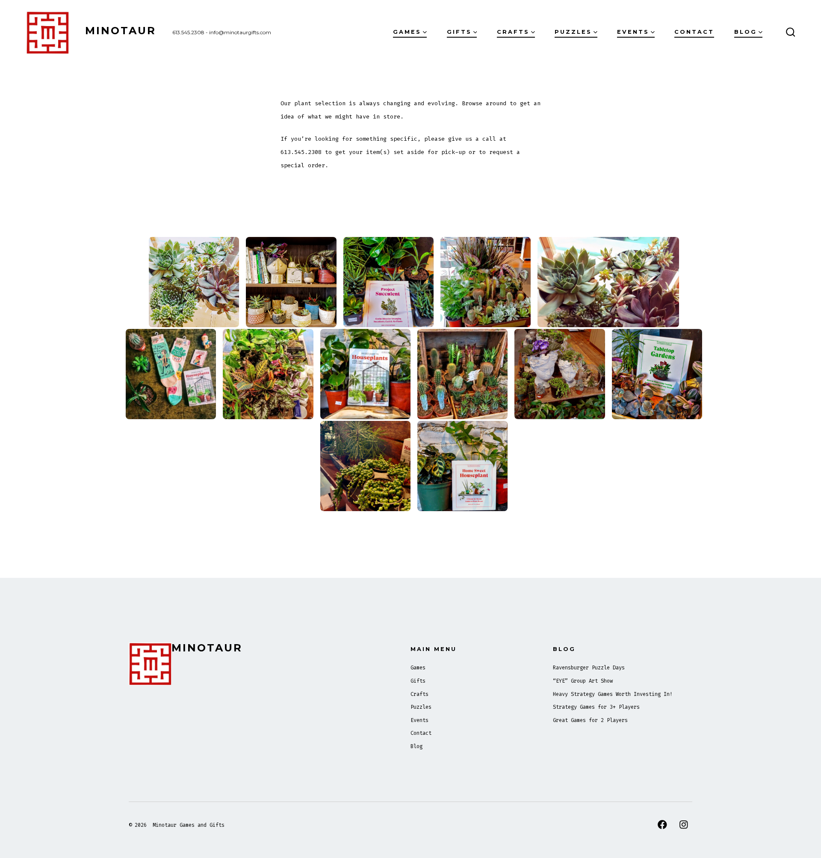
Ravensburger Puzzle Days (589, 667)
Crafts (513, 32)
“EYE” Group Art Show (583, 681)
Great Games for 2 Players (590, 720)
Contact (694, 32)
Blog (745, 32)
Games (407, 32)
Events (633, 32)
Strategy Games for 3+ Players (596, 707)
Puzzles (573, 32)
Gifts (459, 32)
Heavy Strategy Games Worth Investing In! (613, 694)
